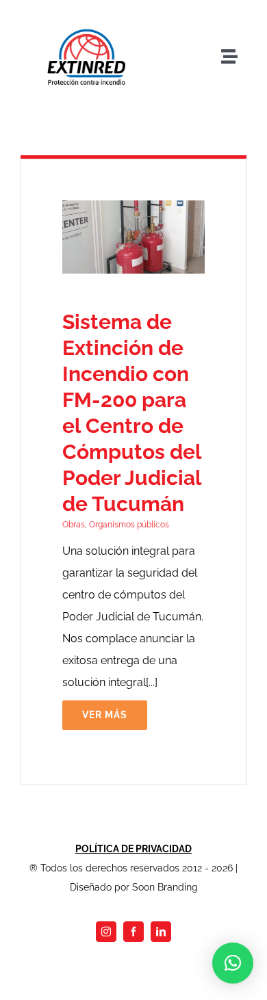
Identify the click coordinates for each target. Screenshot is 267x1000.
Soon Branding (165, 887)
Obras (73, 524)
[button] (232, 963)
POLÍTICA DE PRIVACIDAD (133, 848)
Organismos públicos (129, 524)
